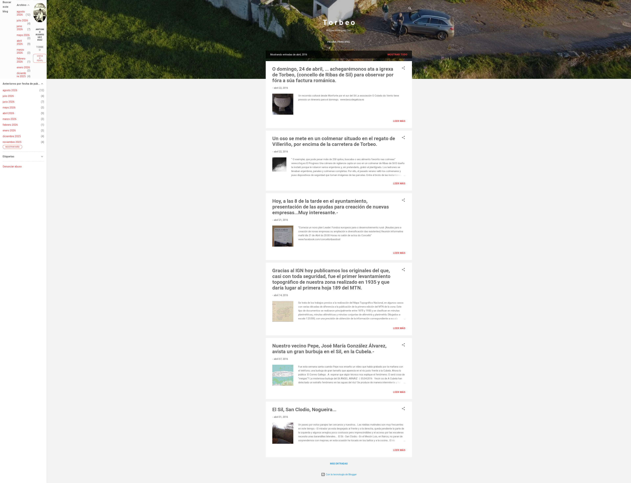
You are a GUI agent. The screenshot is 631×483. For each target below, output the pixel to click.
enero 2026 (23, 67)
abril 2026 (20, 42)
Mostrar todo (397, 54)
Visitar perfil (40, 58)
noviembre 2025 (12, 142)
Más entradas (339, 463)
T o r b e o (339, 22)
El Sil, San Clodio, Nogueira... (304, 409)
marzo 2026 (20, 51)
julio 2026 (22, 20)
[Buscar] (410, 9)
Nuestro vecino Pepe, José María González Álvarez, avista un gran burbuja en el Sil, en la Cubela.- (329, 348)
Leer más (399, 121)
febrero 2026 (21, 60)
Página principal (338, 41)
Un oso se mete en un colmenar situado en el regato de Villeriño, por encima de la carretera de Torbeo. (333, 141)
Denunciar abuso (12, 166)
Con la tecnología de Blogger (341, 474)
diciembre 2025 (21, 75)
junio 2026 (20, 28)
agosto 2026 (21, 13)
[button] (403, 68)
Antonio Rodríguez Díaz (40, 34)
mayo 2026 (23, 35)
